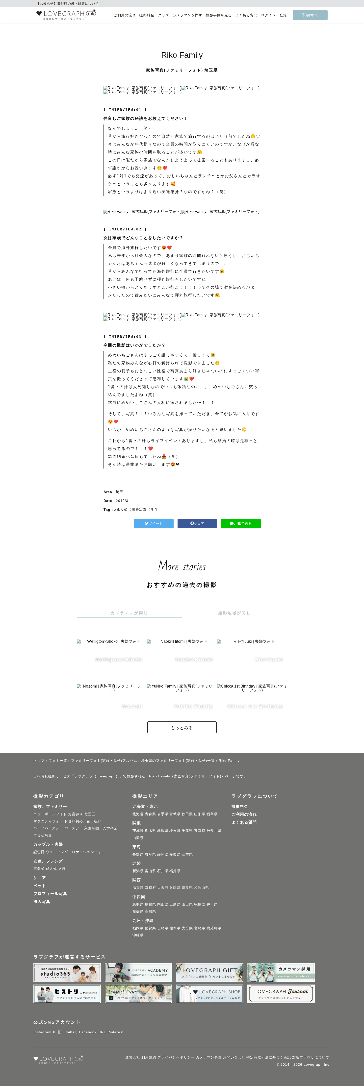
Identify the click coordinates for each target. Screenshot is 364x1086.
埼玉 (119, 492)
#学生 (153, 510)
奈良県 (187, 887)
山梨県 (138, 838)
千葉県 (187, 831)
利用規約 (148, 1057)
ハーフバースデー (48, 828)
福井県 (175, 871)
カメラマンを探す (187, 15)
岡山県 (162, 904)
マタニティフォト (48, 821)
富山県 (150, 871)
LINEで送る (243, 523)
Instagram (42, 1032)
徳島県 (199, 904)
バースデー (73, 828)
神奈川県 (214, 831)
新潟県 (138, 871)
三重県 (187, 854)
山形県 (199, 814)
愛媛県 (138, 911)
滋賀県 (138, 887)
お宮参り (75, 814)
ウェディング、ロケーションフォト (75, 852)
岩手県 (162, 814)
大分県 (187, 928)
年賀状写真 (42, 835)
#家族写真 (138, 510)
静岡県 (162, 854)
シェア (199, 523)
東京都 (199, 831)
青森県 (150, 814)
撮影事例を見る (219, 15)
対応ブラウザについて (310, 1057)
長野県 (138, 854)
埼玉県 (175, 831)
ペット (39, 886)
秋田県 (187, 814)
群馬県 (162, 831)
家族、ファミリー (50, 806)
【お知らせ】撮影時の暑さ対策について (67, 3)
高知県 (150, 911)
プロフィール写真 (50, 893)
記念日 (39, 852)
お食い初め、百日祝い (83, 821)
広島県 (175, 904)
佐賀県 (150, 928)
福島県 (212, 814)
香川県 (212, 904)
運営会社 (132, 1057)
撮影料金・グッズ (154, 15)
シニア (39, 878)
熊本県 (175, 928)
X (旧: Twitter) (65, 1032)
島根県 (150, 904)
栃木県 (150, 831)
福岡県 (138, 928)
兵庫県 (175, 887)
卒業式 (39, 869)
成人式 (51, 869)
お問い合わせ (234, 1057)
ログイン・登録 (274, 15)
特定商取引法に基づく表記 (268, 1057)
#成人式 (121, 510)
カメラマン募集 (209, 1057)
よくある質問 (246, 15)
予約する (310, 15)
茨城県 (138, 831)
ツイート (155, 523)
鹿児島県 (214, 928)
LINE (102, 1032)
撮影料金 (240, 806)
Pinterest (115, 1032)
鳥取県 (138, 904)
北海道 (138, 814)
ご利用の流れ (125, 15)
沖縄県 (138, 935)
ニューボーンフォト (50, 814)
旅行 (62, 869)
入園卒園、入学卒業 (101, 828)
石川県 (162, 871)
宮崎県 (199, 928)
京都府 (150, 887)
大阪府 (162, 887)
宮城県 (175, 814)
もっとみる (182, 727)
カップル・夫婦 (48, 844)
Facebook (88, 1032)
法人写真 (41, 901)
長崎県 (162, 928)
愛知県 (175, 854)
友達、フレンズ (48, 861)
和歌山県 (201, 887)
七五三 (89, 814)
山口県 (187, 904)
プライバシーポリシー (176, 1057)
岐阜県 (150, 854)
